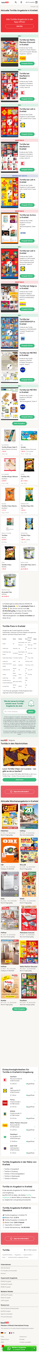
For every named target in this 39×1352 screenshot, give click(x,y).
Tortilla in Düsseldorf (11, 1169)
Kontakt (22, 1339)
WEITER (19, 26)
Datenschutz (5, 1339)
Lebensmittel (27, 1255)
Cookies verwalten (25, 1342)
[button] (19, 51)
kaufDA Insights (6, 1311)
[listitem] (10, 442)
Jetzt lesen (19, 780)
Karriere (3, 1273)
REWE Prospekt (5, 1287)
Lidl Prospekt (5, 1300)
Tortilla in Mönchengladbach (14, 1174)
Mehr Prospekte (19, 423)
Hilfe (2, 1337)
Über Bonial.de (5, 1268)
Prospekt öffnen (27, 63)
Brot (3, 1257)
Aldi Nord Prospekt (6, 1295)
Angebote (18, 1255)
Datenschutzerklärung (28, 728)
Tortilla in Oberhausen (12, 1176)
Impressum (23, 1337)
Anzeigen (33, 6)
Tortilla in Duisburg (11, 1171)
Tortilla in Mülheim (11, 1178)
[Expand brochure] (9, 52)
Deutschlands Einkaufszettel (10, 1308)
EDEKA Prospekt (6, 1281)
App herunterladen (6, 1314)
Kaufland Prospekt (6, 1284)
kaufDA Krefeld (7, 1255)
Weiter (31, 711)
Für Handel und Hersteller (9, 1271)
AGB (2, 1342)
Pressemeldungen (6, 1317)
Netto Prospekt (5, 1298)
